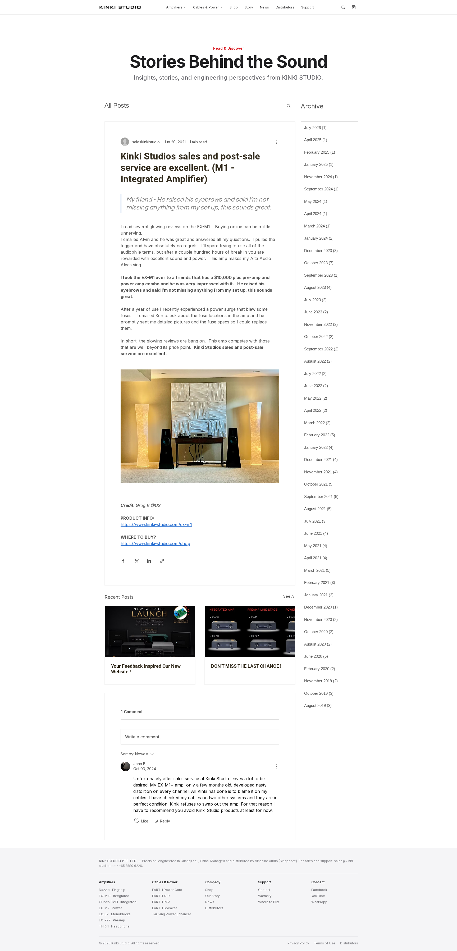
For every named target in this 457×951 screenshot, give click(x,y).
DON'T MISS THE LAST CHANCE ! (246, 666)
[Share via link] (161, 560)
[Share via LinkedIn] (149, 560)
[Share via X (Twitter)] (136, 560)
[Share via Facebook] (123, 560)
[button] (288, 105)
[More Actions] (276, 766)
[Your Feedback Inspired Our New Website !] (150, 631)
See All (289, 596)
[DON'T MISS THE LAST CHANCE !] (250, 631)
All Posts (116, 105)
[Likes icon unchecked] (136, 821)
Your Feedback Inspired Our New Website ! (146, 668)
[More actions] (276, 142)
